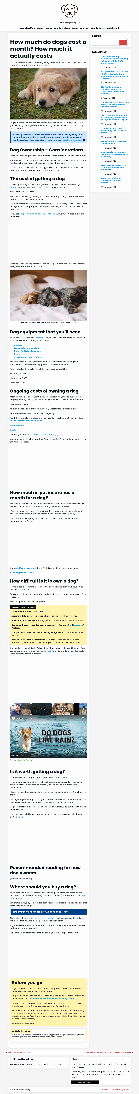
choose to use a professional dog (40, 434)
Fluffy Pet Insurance (26, 568)
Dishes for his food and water (28, 351)
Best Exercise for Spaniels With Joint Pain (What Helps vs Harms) (114, 154)
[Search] (123, 42)
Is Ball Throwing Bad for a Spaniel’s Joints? (113, 142)
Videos (126, 1090)
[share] (83, 717)
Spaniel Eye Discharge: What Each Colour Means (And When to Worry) (115, 104)
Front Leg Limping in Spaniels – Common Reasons (111, 180)
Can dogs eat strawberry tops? (19, 1052)
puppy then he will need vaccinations (38, 214)
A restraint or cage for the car (28, 357)
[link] (13, 718)
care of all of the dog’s (45, 918)
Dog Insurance (17, 425)
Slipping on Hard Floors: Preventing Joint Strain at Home (113, 130)
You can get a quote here (22, 572)
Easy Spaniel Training (23, 1090)
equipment (38, 338)
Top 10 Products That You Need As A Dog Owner (51, 998)
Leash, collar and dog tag (26, 348)
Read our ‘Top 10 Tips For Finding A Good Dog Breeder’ (40, 912)
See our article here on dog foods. (26, 420)
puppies (13, 187)
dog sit (48, 651)
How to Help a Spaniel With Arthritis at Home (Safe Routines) (114, 167)
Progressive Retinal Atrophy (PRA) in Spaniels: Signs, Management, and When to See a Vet (114, 75)
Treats (13, 430)
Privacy (120, 1090)
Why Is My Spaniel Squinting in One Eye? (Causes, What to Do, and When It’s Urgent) (115, 117)
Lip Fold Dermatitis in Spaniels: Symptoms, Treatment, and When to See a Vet (113, 90)
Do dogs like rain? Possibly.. (28, 718)
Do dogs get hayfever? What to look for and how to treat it (109, 1052)
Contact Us (106, 1090)
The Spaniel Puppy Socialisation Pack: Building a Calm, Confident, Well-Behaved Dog (114, 59)
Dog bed (18, 345)
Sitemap (114, 1090)
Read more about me (85, 1082)
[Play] (63, 709)
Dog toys (18, 354)
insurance (78, 625)
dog (21, 817)
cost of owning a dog (71, 140)
